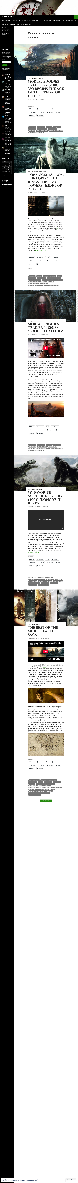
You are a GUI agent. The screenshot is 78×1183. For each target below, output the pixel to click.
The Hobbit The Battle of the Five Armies (39, 785)
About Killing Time (26, 24)
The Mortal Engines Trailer (36, 132)
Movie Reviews (16, 20)
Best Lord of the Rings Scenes (48, 780)
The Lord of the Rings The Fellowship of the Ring (42, 789)
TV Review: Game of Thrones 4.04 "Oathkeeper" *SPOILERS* (8, 128)
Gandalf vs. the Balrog (49, 276)
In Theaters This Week (58, 20)
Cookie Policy (33, 1180)
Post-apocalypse (42, 128)
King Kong (58, 579)
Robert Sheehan (52, 128)
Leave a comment (43, 506)
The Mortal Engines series (56, 130)
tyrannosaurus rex (43, 584)
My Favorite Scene (37, 489)
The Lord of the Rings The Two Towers (52, 279)
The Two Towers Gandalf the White (38, 283)
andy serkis (32, 276)
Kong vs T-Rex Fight (34, 583)
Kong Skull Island (58, 581)
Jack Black (44, 579)
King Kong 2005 (33, 581)
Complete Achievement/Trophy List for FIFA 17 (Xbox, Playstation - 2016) (8, 101)
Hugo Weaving (41, 127)
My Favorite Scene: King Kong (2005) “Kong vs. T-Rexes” (45, 498)
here (57, 228)
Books (29, 78)
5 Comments (40, 99)
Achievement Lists (14, 24)
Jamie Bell (51, 579)
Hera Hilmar (32, 127)
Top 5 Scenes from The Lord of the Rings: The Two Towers (44, 285)
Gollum (59, 276)
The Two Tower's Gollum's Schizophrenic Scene (41, 281)
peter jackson (56, 127)
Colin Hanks (49, 577)
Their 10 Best (35, 20)
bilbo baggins (32, 782)
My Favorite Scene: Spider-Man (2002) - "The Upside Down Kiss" (8, 77)
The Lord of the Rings (34, 279)
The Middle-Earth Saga (35, 794)
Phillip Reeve (32, 128)
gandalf (39, 276)
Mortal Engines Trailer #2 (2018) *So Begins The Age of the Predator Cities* (46, 88)
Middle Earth (48, 782)
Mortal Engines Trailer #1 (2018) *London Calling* (45, 328)
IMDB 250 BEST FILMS (71, 20)
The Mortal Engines (42, 130)
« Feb (4, 175)
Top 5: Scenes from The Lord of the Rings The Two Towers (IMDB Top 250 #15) (46, 182)
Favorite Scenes (6, 20)
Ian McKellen (32, 278)
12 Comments (44, 334)
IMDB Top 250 (31, 171)
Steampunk (32, 130)
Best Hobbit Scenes (34, 780)
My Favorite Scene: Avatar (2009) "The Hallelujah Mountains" (8, 92)
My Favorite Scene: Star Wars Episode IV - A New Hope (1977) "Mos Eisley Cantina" (8, 111)
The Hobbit (32, 783)
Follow (4, 65)
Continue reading (41, 250)
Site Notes (5, 24)
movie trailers (36, 78)
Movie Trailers (26, 20)
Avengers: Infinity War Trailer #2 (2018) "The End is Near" (8, 150)
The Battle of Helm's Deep (54, 278)
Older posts (46, 800)
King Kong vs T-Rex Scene (45, 581)
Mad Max (49, 127)
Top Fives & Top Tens (46, 20)
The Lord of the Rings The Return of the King (41, 791)
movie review (38, 171)
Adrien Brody (32, 577)
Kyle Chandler (45, 583)
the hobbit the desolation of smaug (38, 787)
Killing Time (8, 17)
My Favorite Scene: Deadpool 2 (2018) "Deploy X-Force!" (8, 84)
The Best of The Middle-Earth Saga (43, 631)
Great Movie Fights (34, 579)
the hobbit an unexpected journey (46, 783)
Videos (38, 624)
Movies (42, 78)
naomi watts (54, 583)
